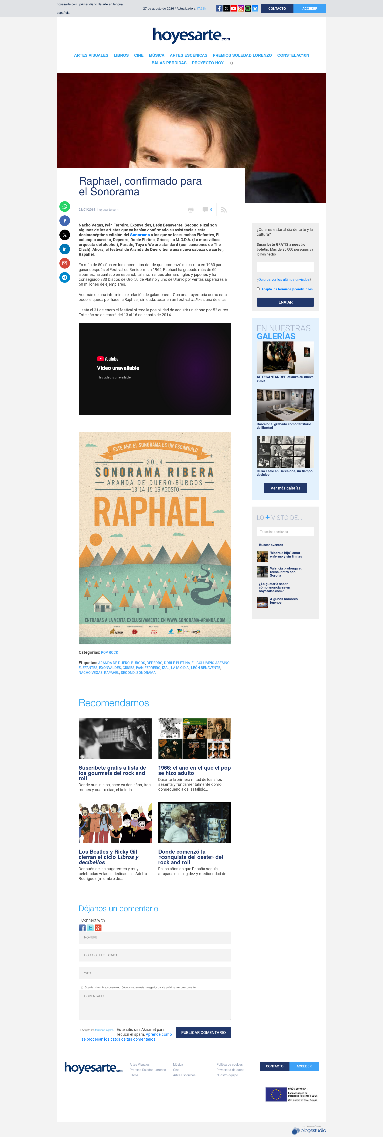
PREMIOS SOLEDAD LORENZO (242, 55)
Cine (176, 1069)
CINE (139, 55)
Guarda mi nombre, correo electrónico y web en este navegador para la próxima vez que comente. (140, 987)
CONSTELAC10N (293, 55)
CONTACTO (277, 8)
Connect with (93, 920)
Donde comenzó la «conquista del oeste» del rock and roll (190, 857)
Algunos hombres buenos (284, 600)
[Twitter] (90, 927)
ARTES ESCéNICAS (188, 55)
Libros (134, 1075)
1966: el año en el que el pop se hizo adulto (194, 770)
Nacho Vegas (91, 673)
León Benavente (205, 668)
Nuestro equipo (227, 1075)
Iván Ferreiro (148, 668)
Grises (129, 668)
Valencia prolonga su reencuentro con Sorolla (286, 571)
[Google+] (98, 927)
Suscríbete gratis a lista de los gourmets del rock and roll (112, 773)
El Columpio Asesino (211, 663)
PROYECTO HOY (208, 63)
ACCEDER (309, 8)
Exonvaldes (110, 668)
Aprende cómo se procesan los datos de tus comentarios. (126, 1036)
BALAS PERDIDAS (169, 63)
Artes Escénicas (184, 1075)
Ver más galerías (286, 488)
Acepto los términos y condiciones (287, 289)
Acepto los (97, 1030)
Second (128, 673)
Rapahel (111, 673)
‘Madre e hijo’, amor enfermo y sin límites (286, 554)
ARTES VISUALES (91, 55)
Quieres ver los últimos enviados (284, 279)
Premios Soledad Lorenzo (148, 1069)
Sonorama (140, 234)
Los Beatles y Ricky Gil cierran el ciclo (108, 857)
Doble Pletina (177, 663)
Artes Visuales (140, 1064)
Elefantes (88, 668)
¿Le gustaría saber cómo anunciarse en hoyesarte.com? (274, 587)
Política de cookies (230, 1064)
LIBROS (121, 55)
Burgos (138, 663)
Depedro (154, 663)
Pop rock (109, 652)
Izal (166, 668)
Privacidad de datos (230, 1069)
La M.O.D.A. (180, 668)
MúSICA (156, 55)
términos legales (104, 1030)
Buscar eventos (271, 544)
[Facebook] (82, 927)
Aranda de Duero (114, 663)
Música (178, 1064)
